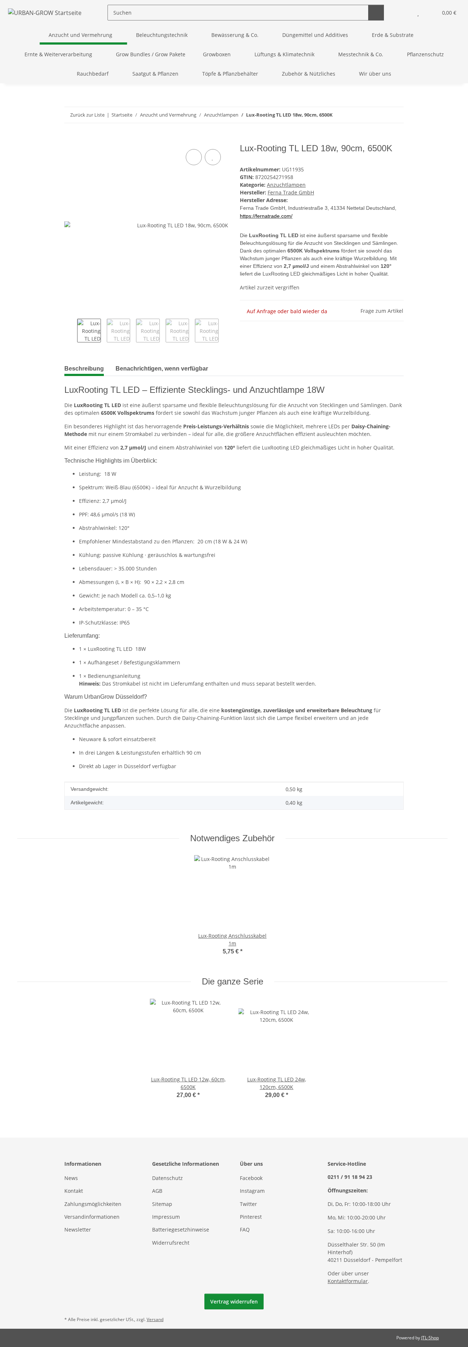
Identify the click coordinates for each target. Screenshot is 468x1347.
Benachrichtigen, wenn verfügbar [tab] (162, 368)
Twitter (248, 1203)
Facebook (251, 1178)
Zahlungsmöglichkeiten (92, 1203)
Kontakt (73, 1190)
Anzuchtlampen (286, 184)
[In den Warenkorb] (70, 139)
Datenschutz (167, 1178)
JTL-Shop (430, 1338)
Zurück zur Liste (87, 114)
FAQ (245, 1229)
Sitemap (162, 1203)
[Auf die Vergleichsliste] (194, 157)
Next (225, 331)
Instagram (252, 1190)
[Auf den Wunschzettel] (213, 157)
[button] (403, 12)
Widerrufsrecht (170, 1242)
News (71, 1178)
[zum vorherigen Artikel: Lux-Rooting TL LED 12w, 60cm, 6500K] (380, 115)
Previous (70, 331)
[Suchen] (376, 12)
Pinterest (251, 1216)
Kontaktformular (348, 1281)
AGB (157, 1190)
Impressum (166, 1216)
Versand (155, 1319)
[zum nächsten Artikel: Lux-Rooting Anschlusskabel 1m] (396, 115)
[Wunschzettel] (418, 12)
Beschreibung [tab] (84, 368)
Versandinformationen (92, 1216)
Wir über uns (375, 73)
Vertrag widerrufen (234, 1301)
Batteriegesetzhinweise (180, 1229)
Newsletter (77, 1229)
